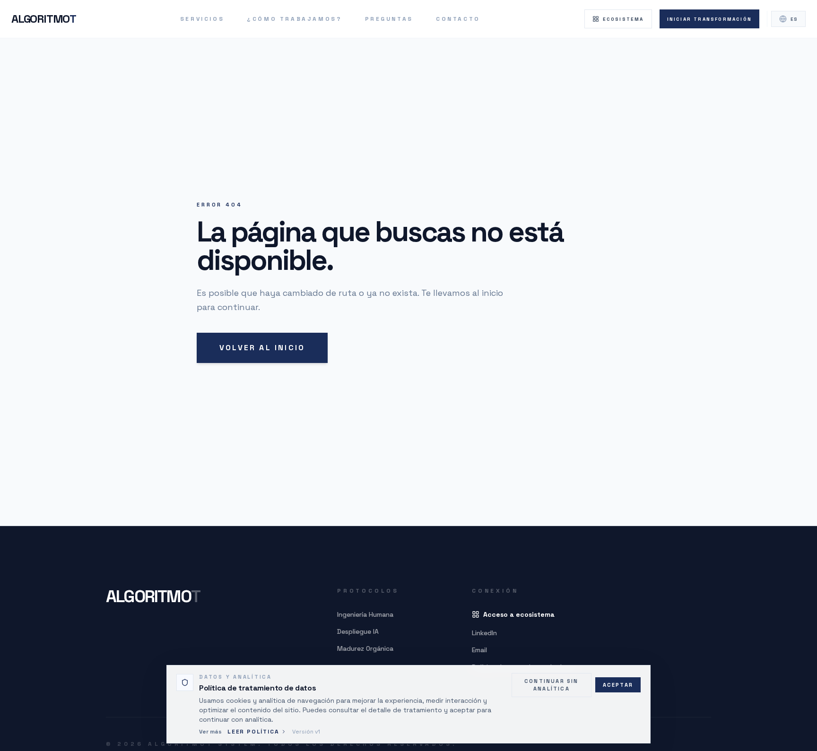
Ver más (210, 731)
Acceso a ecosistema (519, 614)
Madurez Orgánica (365, 648)
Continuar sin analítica (551, 685)
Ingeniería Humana (365, 614)
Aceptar (618, 685)
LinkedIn (484, 633)
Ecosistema (623, 19)
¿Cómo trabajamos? (294, 19)
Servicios (202, 19)
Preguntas (389, 19)
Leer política (253, 731)
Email (479, 650)
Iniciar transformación (709, 19)
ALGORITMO (43, 18)
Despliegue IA (358, 631)
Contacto (458, 19)
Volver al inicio (262, 348)
